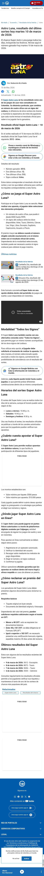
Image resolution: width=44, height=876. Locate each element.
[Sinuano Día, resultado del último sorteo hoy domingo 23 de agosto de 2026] (7, 278)
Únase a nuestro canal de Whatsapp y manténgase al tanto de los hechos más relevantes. (24, 147)
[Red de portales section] (41, 823)
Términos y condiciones (18, 843)
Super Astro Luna (10, 693)
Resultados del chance (30, 693)
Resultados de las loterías (27, 22)
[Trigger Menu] (3, 3)
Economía (13, 22)
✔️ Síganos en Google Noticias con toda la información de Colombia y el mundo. (23, 370)
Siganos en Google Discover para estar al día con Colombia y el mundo (23, 156)
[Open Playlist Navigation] (41, 872)
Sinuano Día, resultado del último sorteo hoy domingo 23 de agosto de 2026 (29, 280)
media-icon (22, 872)
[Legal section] (41, 834)
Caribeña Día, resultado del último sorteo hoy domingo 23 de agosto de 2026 (29, 266)
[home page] (22, 784)
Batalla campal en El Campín (20, 8)
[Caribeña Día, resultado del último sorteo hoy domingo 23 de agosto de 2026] (7, 265)
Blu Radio (4, 22)
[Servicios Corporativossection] (41, 829)
